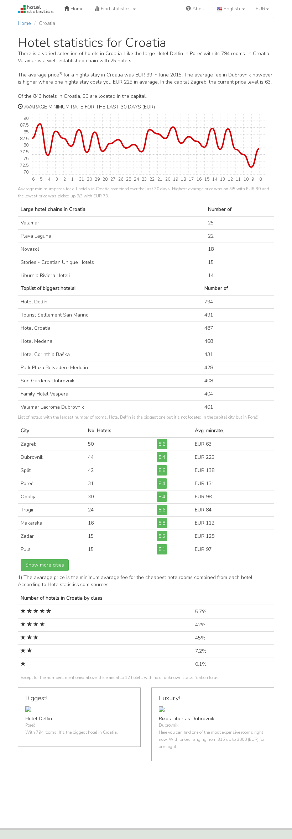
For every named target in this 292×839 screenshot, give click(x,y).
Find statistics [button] (115, 8)
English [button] (231, 8)
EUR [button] (260, 8)
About (198, 8)
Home (76, 8)
